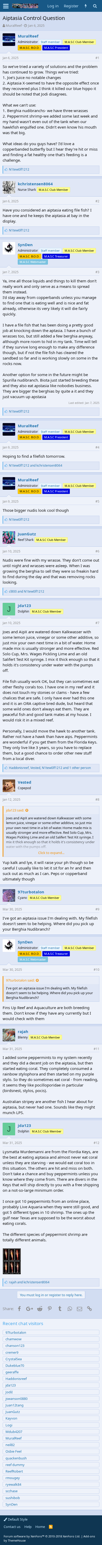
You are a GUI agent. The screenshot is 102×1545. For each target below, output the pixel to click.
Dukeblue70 (14, 1365)
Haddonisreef (16, 1378)
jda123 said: (15, 810)
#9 (97, 909)
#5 (97, 501)
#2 (97, 201)
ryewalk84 (13, 1484)
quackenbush (16, 1458)
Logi (8, 1425)
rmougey (12, 1477)
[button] (6, 6)
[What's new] (85, 6)
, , (50, 768)
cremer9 (11, 1352)
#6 (97, 551)
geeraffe (12, 1372)
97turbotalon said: (20, 980)
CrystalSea (13, 1359)
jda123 (24, 605)
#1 (97, 58)
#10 (96, 969)
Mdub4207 (13, 1431)
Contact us (12, 1526)
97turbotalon (31, 891)
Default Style (17, 1519)
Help (28, 1526)
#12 (96, 1143)
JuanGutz (27, 533)
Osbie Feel (13, 1451)
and (35, 465)
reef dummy (15, 1464)
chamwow (13, 1339)
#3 (97, 272)
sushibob (12, 1497)
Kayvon (11, 1418)
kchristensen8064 (35, 183)
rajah (23, 1031)
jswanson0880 (16, 1398)
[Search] (94, 6)
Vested (24, 782)
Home (40, 1526)
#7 (97, 623)
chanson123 (14, 1345)
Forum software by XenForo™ (42, 1536)
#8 (97, 799)
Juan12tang (14, 1405)
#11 (96, 1049)
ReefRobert (14, 1471)
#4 (97, 447)
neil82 (10, 1444)
